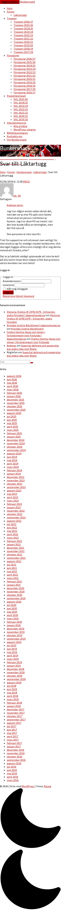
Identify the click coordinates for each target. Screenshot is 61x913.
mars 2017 (13, 739)
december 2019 (15, 628)
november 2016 (16, 753)
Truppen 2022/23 (23, 35)
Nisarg (47, 786)
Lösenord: (9, 285)
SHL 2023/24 (21, 106)
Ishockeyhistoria (16, 122)
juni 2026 (12, 379)
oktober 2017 (14, 716)
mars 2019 (13, 659)
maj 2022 (12, 531)
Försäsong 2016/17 (24, 92)
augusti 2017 (14, 723)
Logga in (8, 292)
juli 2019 (11, 645)
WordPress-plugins (25, 129)
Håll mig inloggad (17, 288)
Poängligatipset (16, 95)
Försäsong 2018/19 (24, 85)
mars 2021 (13, 578)
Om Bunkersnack (16, 139)
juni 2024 (12, 457)
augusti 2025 (14, 413)
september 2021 (16, 558)
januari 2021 (14, 584)
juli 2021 (11, 564)
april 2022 (12, 534)
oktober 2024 (14, 446)
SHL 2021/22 (21, 112)
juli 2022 (11, 524)
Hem (9, 8)
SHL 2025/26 (21, 99)
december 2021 (15, 547)
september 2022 (16, 517)
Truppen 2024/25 (23, 28)
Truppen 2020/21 (23, 42)
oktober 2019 (14, 635)
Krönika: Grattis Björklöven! (27, 328)
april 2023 (12, 497)
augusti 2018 (14, 682)
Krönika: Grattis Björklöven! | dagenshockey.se (33, 325)
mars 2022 (13, 537)
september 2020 (16, 598)
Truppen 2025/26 (23, 25)
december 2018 (15, 669)
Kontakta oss (14, 136)
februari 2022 (14, 541)
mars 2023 (13, 500)
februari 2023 (14, 504)
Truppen (12, 18)
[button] (30, 849)
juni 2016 (12, 770)
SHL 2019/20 (21, 119)
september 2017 (16, 719)
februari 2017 (14, 743)
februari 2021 (14, 581)
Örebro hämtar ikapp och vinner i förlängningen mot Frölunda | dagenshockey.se (26, 335)
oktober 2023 (14, 483)
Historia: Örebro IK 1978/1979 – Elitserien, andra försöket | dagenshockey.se (31, 313)
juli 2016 (11, 766)
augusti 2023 (14, 490)
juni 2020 (12, 608)
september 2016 (16, 760)
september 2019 (16, 638)
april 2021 (12, 574)
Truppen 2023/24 (23, 32)
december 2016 (15, 750)
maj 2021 (12, 571)
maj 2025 (12, 423)
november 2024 (16, 443)
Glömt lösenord (25, 296)
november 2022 (16, 510)
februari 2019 (14, 662)
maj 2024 (12, 460)
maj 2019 (12, 652)
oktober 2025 (14, 406)
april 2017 (12, 736)
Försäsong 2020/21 (24, 79)
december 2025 (15, 399)
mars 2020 (13, 618)
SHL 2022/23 (21, 109)
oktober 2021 (14, 554)
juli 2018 (11, 686)
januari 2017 (14, 746)
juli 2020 (11, 605)
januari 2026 (14, 396)
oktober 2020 (14, 595)
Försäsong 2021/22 (24, 75)
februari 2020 (14, 622)
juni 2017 (12, 729)
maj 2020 (12, 611)
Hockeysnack (24, 172)
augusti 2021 (14, 561)
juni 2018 (12, 689)
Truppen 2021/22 (23, 38)
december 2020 (15, 588)
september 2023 (16, 487)
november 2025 (16, 403)
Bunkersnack (27, 1)
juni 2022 (12, 527)
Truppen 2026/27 (23, 21)
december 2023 (15, 477)
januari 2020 (14, 625)
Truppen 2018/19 (23, 48)
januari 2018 (14, 706)
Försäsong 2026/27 (24, 58)
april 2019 (12, 655)
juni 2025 (12, 419)
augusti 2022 (14, 521)
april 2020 (12, 615)
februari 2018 (14, 702)
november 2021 (16, 551)
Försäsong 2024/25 (24, 65)
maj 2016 (12, 773)
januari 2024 (14, 473)
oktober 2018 (14, 675)
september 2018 (16, 679)
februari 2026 (14, 393)
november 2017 (16, 712)
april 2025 (12, 426)
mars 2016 (13, 780)
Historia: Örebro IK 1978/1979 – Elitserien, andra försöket (33, 319)
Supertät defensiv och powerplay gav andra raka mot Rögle (33, 347)
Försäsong (13, 55)
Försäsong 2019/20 (24, 82)
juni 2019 (12, 648)
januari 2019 (14, 665)
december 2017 (15, 709)
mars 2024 (13, 467)
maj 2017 (12, 733)
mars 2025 (13, 430)
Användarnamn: (12, 281)
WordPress (28, 786)
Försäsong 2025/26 (24, 62)
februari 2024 (14, 470)
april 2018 (12, 696)
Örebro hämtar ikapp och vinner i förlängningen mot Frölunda (33, 340)
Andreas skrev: (15, 205)
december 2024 (15, 440)
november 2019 (16, 632)
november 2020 (16, 591)
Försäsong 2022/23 (24, 72)
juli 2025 (11, 416)
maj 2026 (12, 382)
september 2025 (16, 409)
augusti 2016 (14, 763)
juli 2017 (11, 726)
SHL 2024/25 (21, 102)
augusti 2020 (14, 601)
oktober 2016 (14, 756)
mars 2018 (13, 699)
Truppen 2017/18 (23, 52)
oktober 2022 (14, 514)
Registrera (9, 296)
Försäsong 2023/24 (24, 69)
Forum (10, 11)
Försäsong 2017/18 (24, 89)
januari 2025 (14, 436)
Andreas (11, 345)
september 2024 (16, 450)
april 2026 (12, 386)
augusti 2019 (14, 642)
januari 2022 (14, 544)
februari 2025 (14, 433)
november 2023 (16, 480)
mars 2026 (13, 389)
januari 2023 (14, 507)
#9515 (26, 181)
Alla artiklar (20, 126)
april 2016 (12, 776)
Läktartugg (20, 15)
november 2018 (16, 672)
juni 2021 (12, 568)
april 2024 (12, 463)
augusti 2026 (14, 376)
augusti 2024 (14, 453)
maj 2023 (12, 494)
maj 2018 (12, 692)
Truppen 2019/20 (23, 45)
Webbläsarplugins (17, 133)
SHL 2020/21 (21, 116)
